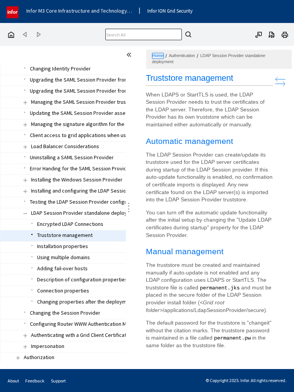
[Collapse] (25, 213)
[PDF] (271, 34)
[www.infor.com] (13, 11)
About (13, 381)
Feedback (34, 381)
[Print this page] (284, 34)
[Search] (187, 34)
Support (58, 381)
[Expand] (25, 102)
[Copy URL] (258, 34)
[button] (88, 102)
